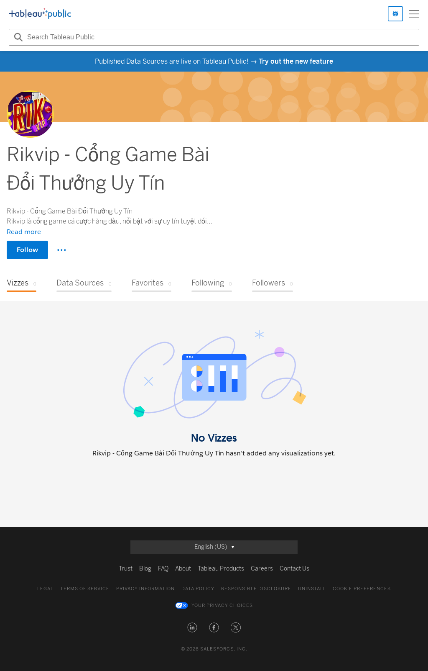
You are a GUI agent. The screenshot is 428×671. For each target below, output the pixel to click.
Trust (125, 568)
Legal (45, 588)
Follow (27, 249)
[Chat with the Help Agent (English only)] (395, 13)
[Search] (17, 37)
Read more (24, 231)
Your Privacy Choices (222, 605)
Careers (262, 568)
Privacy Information (145, 588)
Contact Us (294, 568)
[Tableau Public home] (40, 13)
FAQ (163, 568)
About (183, 568)
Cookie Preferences (362, 588)
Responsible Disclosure (256, 588)
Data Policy (197, 588)
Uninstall (312, 588)
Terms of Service (85, 588)
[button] (192, 627)
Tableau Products (221, 568)
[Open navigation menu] (413, 13)
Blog (145, 568)
